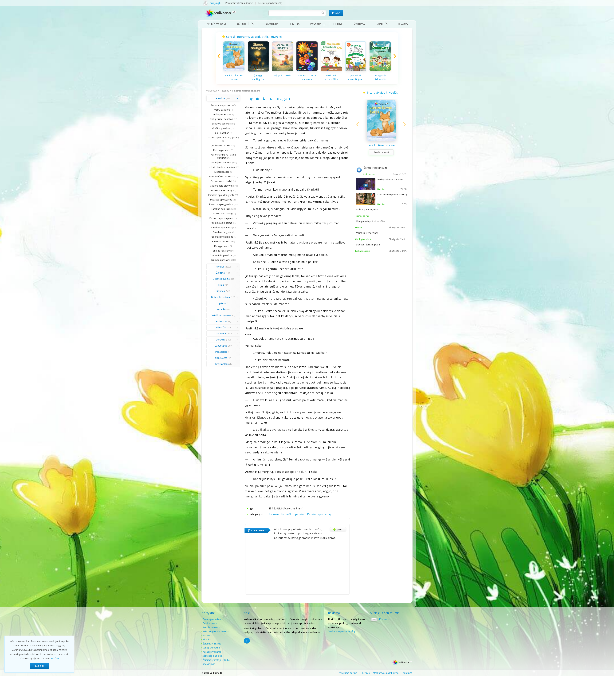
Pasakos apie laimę (221, 208)
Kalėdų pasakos (221, 150)
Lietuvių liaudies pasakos (221, 167)
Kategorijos (256, 514)
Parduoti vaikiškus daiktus (239, 2)
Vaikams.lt (211, 90)
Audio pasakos (221, 114)
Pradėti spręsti (381, 156)
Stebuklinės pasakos (221, 255)
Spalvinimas (220, 333)
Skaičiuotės (221, 357)
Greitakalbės (222, 363)
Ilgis (251, 508)
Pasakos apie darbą (221, 181)
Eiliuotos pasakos (221, 123)
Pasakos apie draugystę (221, 194)
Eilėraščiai (221, 327)
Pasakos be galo (222, 232)
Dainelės (381, 24)
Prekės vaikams (216, 24)
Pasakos (316, 24)
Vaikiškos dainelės (221, 315)
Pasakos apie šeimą (221, 222)
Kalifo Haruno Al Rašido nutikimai (223, 156)
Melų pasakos (221, 171)
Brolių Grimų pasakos (221, 118)
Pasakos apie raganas (221, 218)
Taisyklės (365, 672)
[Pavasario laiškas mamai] (233, 70)
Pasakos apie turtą (221, 227)
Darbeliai (220, 339)
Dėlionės (337, 24)
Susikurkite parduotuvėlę (341, 631)
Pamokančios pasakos (221, 176)
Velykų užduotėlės (258, 75)
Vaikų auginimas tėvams (216, 631)
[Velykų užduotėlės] (258, 70)
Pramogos (271, 24)
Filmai (221, 284)
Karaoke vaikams (212, 651)
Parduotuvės (210, 623)
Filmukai (294, 24)
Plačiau (55, 658)
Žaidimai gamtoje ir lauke (216, 659)
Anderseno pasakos (222, 105)
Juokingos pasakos (222, 145)
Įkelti (339, 529)
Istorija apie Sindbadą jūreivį (223, 137)
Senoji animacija (211, 647)
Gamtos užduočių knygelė (356, 77)
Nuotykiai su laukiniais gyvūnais (331, 77)
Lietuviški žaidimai (220, 297)
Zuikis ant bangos (282, 75)
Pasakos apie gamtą (221, 199)
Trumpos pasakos (221, 259)
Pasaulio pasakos (221, 241)
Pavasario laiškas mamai (234, 77)
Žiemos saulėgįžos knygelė (381, 147)
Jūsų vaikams (256, 530)
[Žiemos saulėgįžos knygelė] (381, 140)
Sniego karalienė (222, 250)
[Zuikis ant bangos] (282, 70)
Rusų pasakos (221, 246)
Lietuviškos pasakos (221, 162)
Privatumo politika (347, 672)
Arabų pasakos (222, 109)
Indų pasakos (221, 132)
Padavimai (221, 321)
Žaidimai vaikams (212, 643)
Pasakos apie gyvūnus (221, 204)
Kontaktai (384, 619)
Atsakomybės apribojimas (386, 672)
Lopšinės (221, 303)
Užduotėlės (245, 24)
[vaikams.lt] (220, 14)
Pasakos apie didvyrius (221, 185)
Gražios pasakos (221, 128)
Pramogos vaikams (213, 619)
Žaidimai (360, 24)
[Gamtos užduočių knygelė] (355, 70)
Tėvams (403, 24)
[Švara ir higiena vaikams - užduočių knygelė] (380, 69)
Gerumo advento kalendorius (307, 77)
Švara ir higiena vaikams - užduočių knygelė (380, 76)
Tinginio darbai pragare (246, 90)
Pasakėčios (221, 351)
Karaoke (221, 309)
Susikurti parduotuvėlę (270, 2)
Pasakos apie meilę (221, 213)
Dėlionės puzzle (221, 278)
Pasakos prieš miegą (221, 236)
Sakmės (220, 290)
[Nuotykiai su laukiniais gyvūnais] (331, 70)
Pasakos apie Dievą (221, 190)
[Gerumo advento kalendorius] (307, 70)
